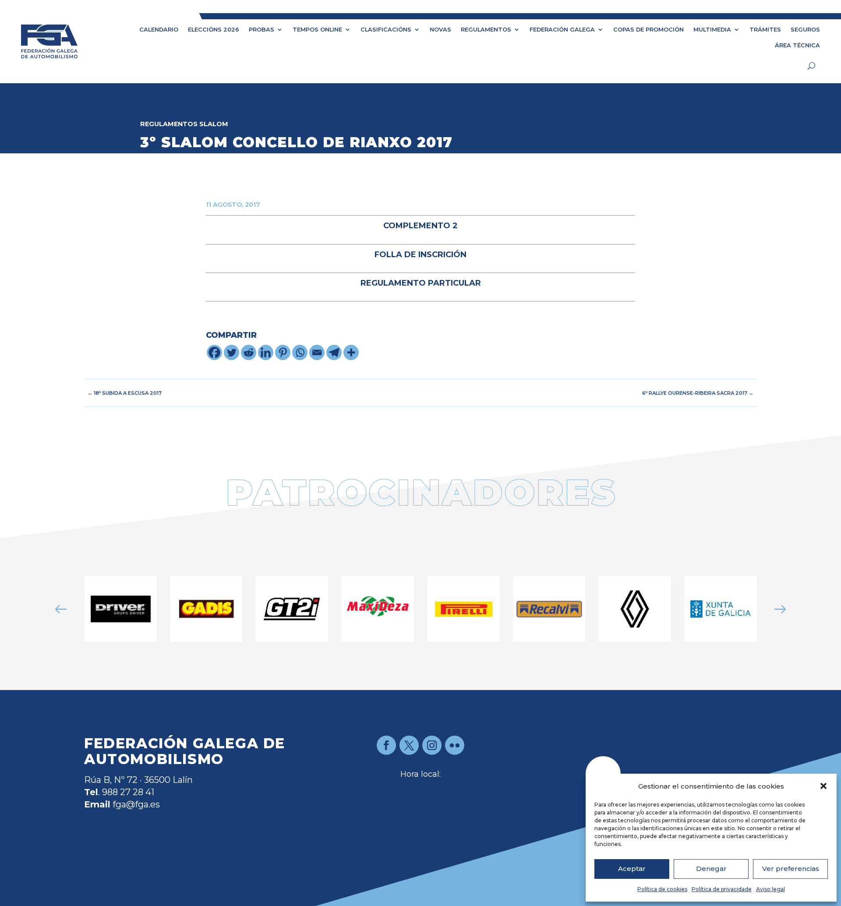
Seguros (805, 29)
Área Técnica (797, 45)
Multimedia (712, 29)
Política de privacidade (722, 889)
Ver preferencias (790, 868)
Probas (261, 29)
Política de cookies (662, 889)
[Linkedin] (265, 352)
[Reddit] (248, 352)
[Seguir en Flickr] (454, 745)
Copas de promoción (648, 29)
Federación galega (562, 29)
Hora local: (420, 774)
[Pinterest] (282, 352)
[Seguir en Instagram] (432, 745)
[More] (351, 352)
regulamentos (169, 124)
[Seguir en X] (409, 745)
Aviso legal (770, 889)
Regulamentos (486, 29)
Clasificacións (385, 29)
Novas (440, 29)
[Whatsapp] (299, 352)
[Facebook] (214, 352)
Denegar (711, 868)
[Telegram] (334, 352)
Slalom (213, 124)
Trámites (765, 29)
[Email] (317, 352)
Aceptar (632, 868)
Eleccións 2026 (213, 29)
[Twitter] (231, 352)
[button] (823, 786)
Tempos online (317, 29)
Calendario (158, 29)
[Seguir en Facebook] (386, 745)
